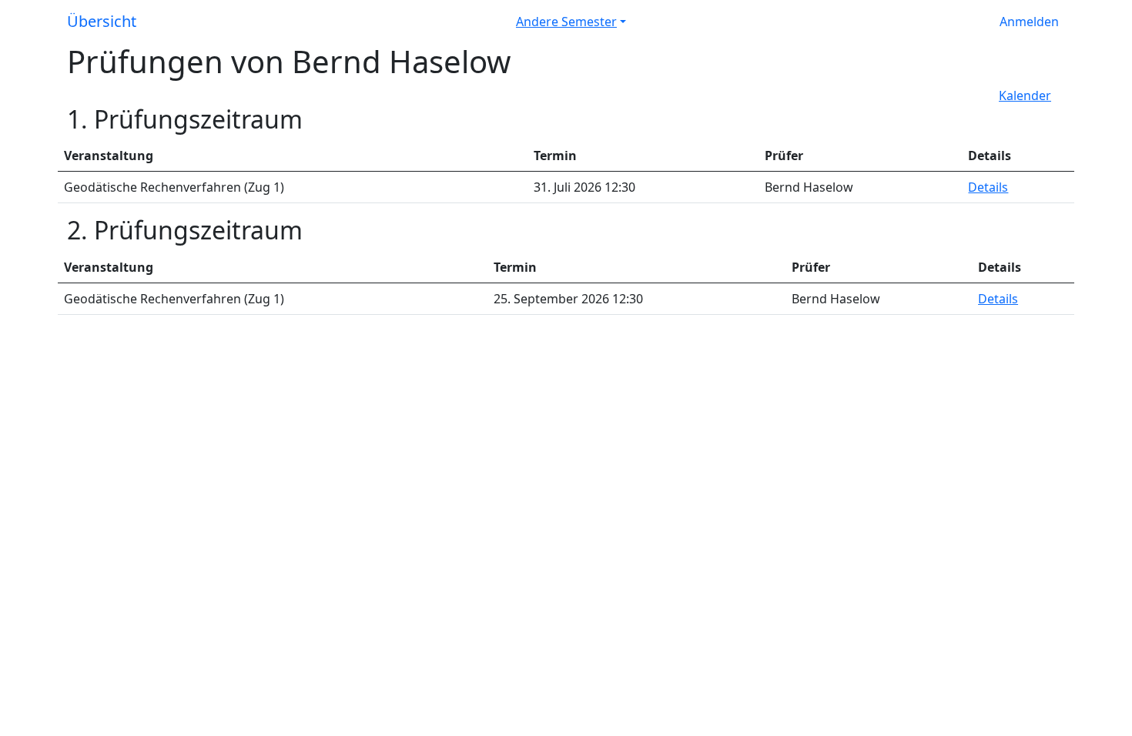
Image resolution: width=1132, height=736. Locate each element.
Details (988, 187)
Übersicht (101, 21)
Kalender (1025, 95)
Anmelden (1029, 21)
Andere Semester (566, 21)
